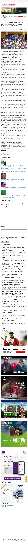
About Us (13, 0)
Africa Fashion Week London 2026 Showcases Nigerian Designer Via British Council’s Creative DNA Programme (13, 293)
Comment (4, 206)
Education (11, 153)
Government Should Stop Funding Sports (13, 263)
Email (3, 226)
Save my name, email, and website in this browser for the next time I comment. (13, 238)
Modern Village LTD (20, 540)
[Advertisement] (14, 522)
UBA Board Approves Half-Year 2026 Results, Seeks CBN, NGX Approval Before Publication (13, 301)
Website (3, 231)
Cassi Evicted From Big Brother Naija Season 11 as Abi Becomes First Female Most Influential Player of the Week (13, 275)
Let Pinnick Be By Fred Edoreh (10, 268)
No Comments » (5, 154)
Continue (4, 253)
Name (3, 222)
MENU (24, 4)
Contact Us (17, 0)
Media (15, 153)
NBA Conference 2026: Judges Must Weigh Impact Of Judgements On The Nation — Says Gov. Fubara (13, 310)
